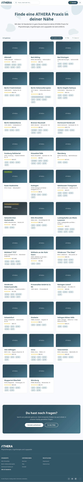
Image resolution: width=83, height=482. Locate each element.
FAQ (23, 464)
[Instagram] (68, 478)
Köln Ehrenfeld (5, 461)
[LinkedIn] (75, 478)
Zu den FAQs (51, 425)
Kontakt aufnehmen (34, 425)
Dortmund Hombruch (7, 467)
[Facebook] (72, 478)
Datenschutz (46, 464)
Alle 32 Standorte (6, 469)
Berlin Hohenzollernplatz (8, 464)
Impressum (46, 461)
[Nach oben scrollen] (80, 478)
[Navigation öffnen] (80, 2)
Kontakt (74, 2)
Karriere (24, 461)
